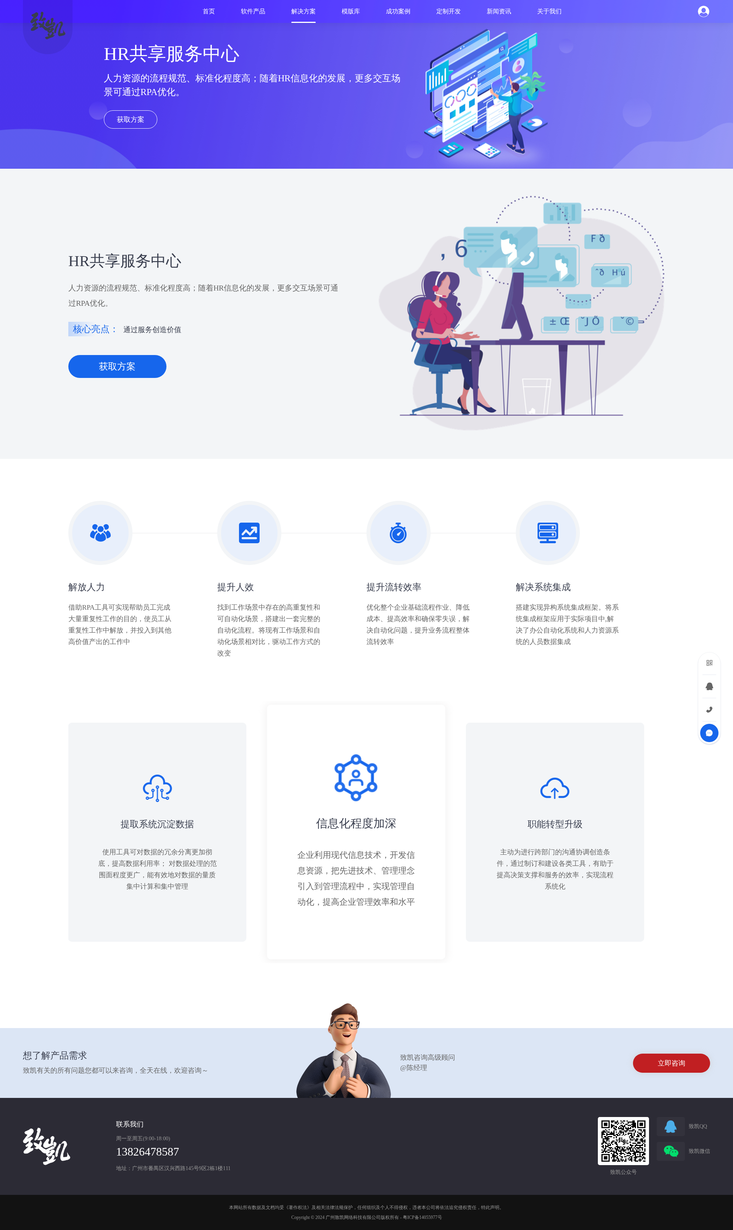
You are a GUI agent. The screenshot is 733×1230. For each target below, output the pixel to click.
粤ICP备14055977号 (422, 1217)
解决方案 (303, 11)
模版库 (351, 11)
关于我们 (549, 11)
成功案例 (398, 11)
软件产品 (253, 11)
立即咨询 (671, 1063)
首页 (209, 11)
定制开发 (448, 11)
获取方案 (130, 119)
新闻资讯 (499, 11)
